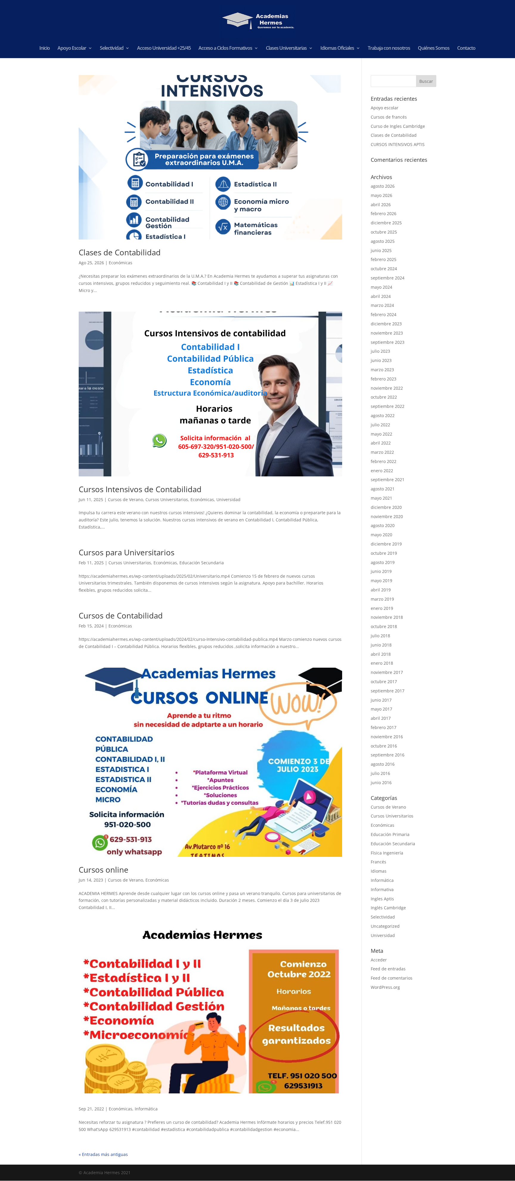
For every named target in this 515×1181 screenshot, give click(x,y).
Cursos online (103, 869)
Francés (378, 862)
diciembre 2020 (386, 507)
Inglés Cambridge (388, 907)
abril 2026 (381, 204)
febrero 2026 (383, 213)
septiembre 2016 (387, 755)
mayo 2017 (381, 709)
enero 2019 (382, 608)
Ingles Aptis (382, 899)
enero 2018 (382, 663)
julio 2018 (380, 635)
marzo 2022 (382, 452)
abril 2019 (381, 590)
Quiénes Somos (433, 48)
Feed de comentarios (391, 978)
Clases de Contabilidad (120, 252)
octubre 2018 (384, 626)
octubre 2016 (384, 746)
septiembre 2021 (387, 479)
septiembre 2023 (387, 342)
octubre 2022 (384, 397)
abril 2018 (381, 654)
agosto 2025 (383, 241)
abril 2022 (381, 443)
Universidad (228, 499)
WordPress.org (385, 987)
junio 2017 (381, 700)
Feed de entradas (388, 969)
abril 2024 (381, 296)
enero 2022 (382, 470)
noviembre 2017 (387, 672)
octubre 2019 (384, 553)
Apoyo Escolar (72, 48)
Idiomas (379, 871)
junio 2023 (381, 360)
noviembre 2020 (387, 516)
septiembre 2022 (387, 406)
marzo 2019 (382, 599)
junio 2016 (381, 782)
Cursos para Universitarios (126, 552)
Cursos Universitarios (166, 499)
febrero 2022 (383, 461)
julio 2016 (380, 773)
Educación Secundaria (201, 562)
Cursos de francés (389, 117)
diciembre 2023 (386, 324)
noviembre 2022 (387, 388)
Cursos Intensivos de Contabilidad (140, 489)
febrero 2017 (383, 727)
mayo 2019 (381, 580)
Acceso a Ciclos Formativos (225, 48)
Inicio (44, 48)
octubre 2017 (384, 681)
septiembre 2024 (387, 278)
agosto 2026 (383, 186)
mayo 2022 (381, 434)
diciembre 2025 (386, 223)
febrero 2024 (383, 314)
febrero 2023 (383, 379)
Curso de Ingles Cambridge (398, 126)
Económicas (120, 262)
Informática (146, 1109)
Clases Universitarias (286, 48)
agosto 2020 (383, 525)
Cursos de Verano (125, 499)
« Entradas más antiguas (103, 1154)
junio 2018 (381, 645)
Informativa (382, 889)
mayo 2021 (381, 498)
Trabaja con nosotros (389, 48)
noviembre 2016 (387, 736)
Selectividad (111, 48)
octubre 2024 (384, 268)
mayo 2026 (381, 195)
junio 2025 (381, 250)
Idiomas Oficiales (337, 48)
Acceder (379, 960)
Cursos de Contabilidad (121, 615)
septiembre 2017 (387, 691)
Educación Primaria (390, 834)
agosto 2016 (383, 764)
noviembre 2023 (387, 333)
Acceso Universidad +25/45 (164, 48)
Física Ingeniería (387, 853)
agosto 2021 (383, 489)
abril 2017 (381, 718)
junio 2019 (381, 571)
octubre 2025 (384, 232)
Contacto (466, 48)
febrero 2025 (383, 259)
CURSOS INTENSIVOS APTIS (398, 144)
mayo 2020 (381, 534)
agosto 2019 (383, 562)
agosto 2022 (383, 415)
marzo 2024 (382, 305)
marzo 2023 (382, 369)
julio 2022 (380, 425)
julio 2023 (380, 351)
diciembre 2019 (386, 544)
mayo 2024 (381, 287)
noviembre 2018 (387, 617)
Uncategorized (385, 926)
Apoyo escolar (384, 108)
